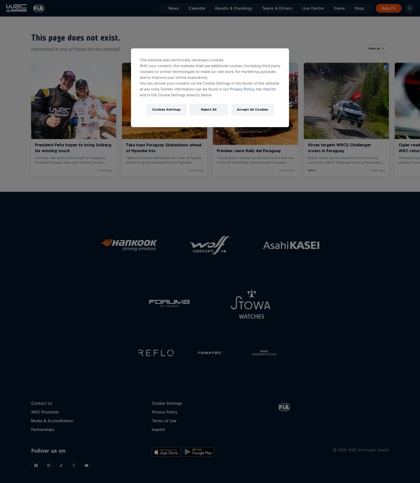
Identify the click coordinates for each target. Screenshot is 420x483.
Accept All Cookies (252, 109)
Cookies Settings (166, 109)
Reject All (209, 109)
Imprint (269, 89)
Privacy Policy (242, 89)
